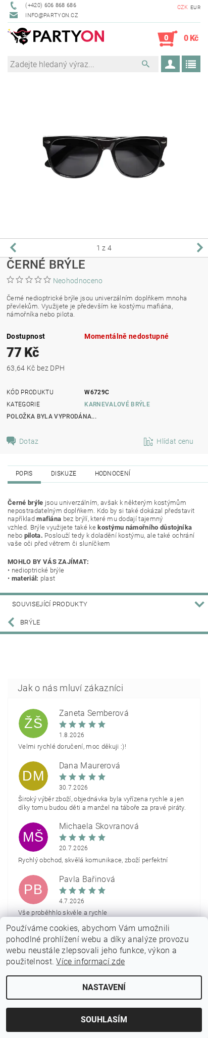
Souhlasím (104, 1019)
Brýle (30, 622)
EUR (195, 7)
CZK (182, 7)
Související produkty (49, 604)
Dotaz (29, 441)
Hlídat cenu (175, 441)
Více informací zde (90, 961)
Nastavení (104, 987)
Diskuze (63, 473)
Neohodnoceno (78, 281)
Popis (24, 473)
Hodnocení (113, 473)
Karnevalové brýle (116, 404)
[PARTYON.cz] (56, 39)
